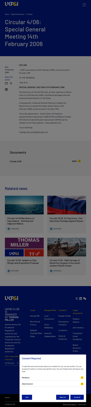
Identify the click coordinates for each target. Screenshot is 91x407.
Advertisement (27, 384)
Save (27, 397)
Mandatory (26, 378)
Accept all (77, 397)
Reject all (63, 397)
